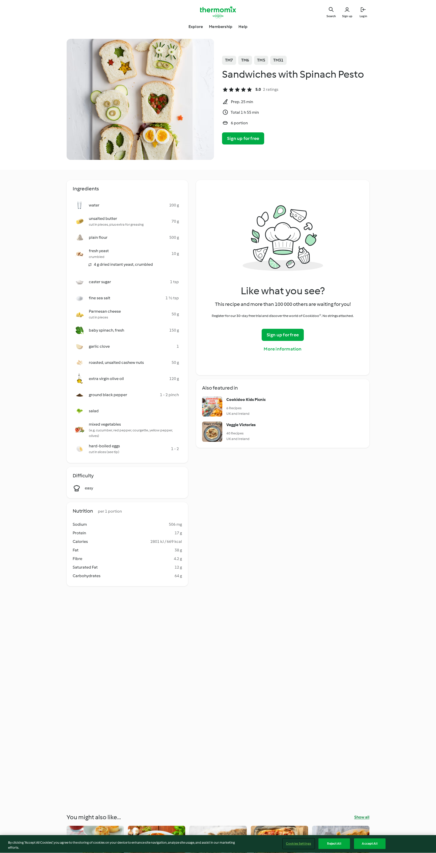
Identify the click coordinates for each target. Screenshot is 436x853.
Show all (361, 817)
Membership (220, 26)
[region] (218, 844)
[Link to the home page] (218, 12)
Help (243, 26)
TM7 (229, 60)
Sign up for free (243, 138)
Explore (195, 26)
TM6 (245, 60)
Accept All (369, 843)
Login (363, 16)
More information (283, 349)
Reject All (334, 843)
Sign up (347, 16)
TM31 (278, 60)
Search (331, 16)
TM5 (261, 60)
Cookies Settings (298, 843)
